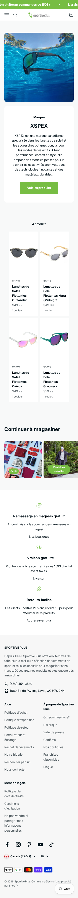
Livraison (39, 578)
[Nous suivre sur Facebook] (7, 844)
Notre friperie (13, 754)
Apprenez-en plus (39, 620)
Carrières (49, 740)
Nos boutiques (39, 536)
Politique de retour (16, 727)
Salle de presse (53, 732)
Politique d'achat (15, 712)
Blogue (48, 767)
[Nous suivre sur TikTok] (51, 844)
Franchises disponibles (51, 757)
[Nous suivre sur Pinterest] (29, 844)
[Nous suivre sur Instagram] (18, 844)
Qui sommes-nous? (56, 717)
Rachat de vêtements (19, 747)
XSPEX (16, 281)
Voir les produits (39, 188)
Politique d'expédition (19, 720)
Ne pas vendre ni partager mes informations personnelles (16, 823)
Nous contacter (15, 769)
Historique (50, 725)
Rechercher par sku (17, 762)
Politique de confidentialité (14, 793)
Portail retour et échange (14, 737)
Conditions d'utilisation (12, 806)
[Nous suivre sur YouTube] (40, 844)
